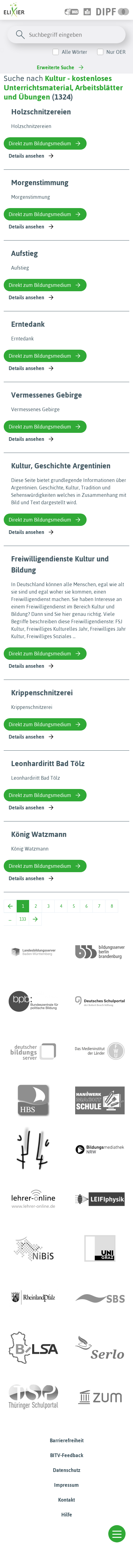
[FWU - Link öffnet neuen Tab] (100, 1051)
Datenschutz (66, 1470)
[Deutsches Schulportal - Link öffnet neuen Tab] (100, 1001)
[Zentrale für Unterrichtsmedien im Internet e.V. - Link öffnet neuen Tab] (100, 1397)
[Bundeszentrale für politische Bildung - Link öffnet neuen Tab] (33, 1001)
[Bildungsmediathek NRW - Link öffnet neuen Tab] (100, 1150)
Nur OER (116, 52)
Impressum (66, 1485)
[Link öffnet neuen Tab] (112, 9)
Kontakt (66, 1500)
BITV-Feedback (66, 1455)
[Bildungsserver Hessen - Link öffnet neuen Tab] (33, 1150)
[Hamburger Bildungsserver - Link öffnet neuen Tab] (33, 1100)
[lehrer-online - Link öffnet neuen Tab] (33, 1199)
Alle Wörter (74, 52)
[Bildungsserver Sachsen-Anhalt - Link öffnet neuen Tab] (33, 1347)
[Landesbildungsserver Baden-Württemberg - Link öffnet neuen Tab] (33, 952)
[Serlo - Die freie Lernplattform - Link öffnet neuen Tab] (100, 1347)
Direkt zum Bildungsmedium (40, 143)
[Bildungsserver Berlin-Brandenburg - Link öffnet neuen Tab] (100, 952)
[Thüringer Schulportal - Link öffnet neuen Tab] (33, 1397)
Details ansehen (26, 156)
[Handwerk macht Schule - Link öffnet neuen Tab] (100, 1100)
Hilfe (66, 1514)
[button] (117, 1533)
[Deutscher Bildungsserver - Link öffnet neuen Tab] (33, 1051)
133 (22, 919)
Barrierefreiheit (67, 1440)
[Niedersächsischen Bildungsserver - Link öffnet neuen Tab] (33, 1248)
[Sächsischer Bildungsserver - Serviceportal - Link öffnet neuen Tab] (100, 1298)
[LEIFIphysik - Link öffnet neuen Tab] (100, 1199)
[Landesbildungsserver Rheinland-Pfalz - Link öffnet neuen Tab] (33, 1298)
